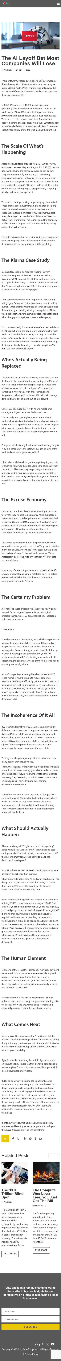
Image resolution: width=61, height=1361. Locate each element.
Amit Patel (8, 70)
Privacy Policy (31, 1354)
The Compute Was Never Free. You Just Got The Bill (45, 1195)
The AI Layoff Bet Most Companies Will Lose (30, 60)
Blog (37, 1345)
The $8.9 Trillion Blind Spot (12, 1193)
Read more (10, 1254)
